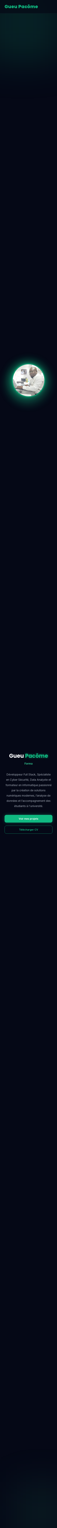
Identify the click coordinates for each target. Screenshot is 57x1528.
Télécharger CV (28, 829)
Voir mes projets (28, 818)
